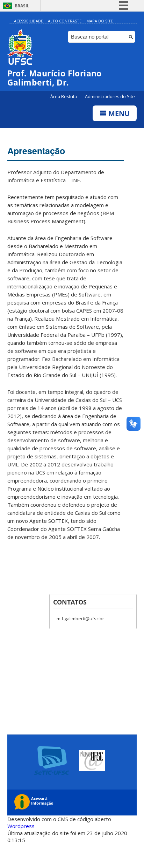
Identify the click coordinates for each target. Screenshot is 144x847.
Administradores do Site (110, 97)
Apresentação (36, 150)
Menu (118, 113)
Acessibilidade (28, 20)
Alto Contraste (64, 20)
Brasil (22, 6)
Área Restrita (64, 97)
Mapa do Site (99, 20)
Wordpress (21, 825)
